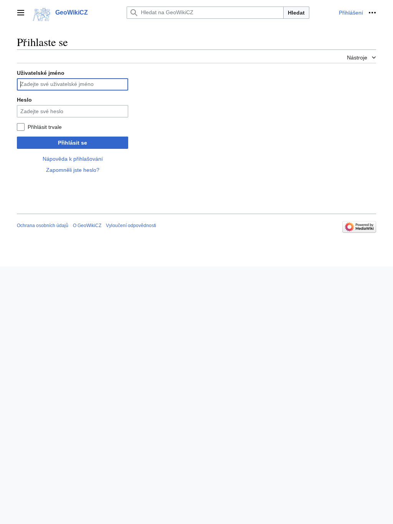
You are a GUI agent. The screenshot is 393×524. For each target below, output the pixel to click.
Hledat (296, 13)
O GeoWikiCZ (87, 225)
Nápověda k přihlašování (73, 159)
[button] (21, 13)
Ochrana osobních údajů (42, 225)
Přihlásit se (72, 143)
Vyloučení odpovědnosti (131, 225)
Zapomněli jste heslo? (72, 170)
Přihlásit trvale (45, 127)
